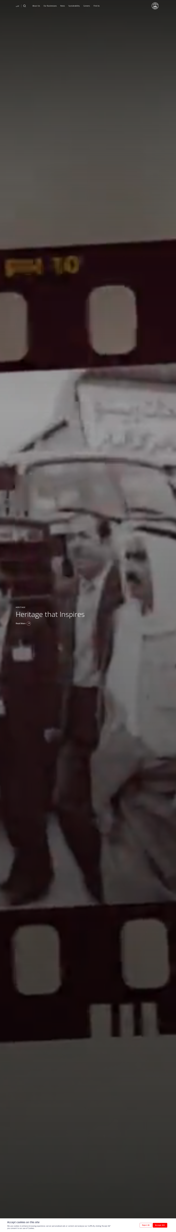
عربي (17, 6)
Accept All (160, 1225)
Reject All (146, 1225)
